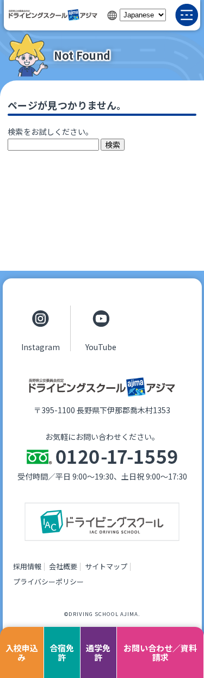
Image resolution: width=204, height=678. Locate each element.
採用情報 (27, 566)
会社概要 (63, 566)
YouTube (100, 346)
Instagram (40, 346)
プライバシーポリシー (48, 581)
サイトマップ (106, 566)
